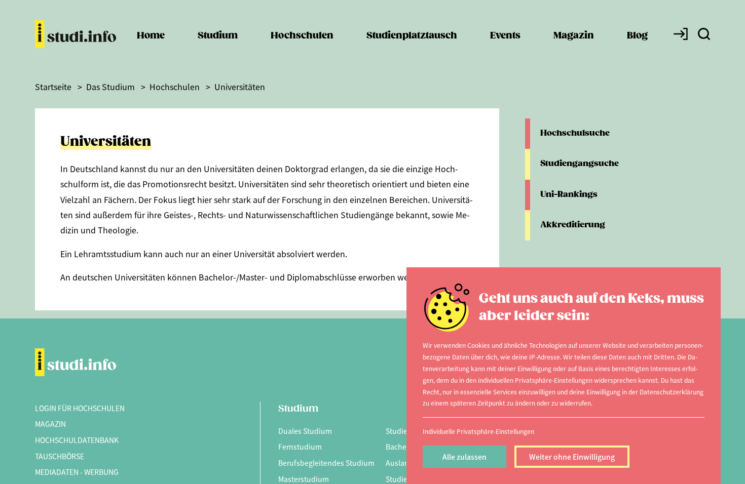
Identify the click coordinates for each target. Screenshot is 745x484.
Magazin (573, 35)
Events (505, 35)
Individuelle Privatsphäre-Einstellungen (478, 431)
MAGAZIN (50, 424)
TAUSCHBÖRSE (59, 456)
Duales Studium (305, 431)
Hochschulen (302, 35)
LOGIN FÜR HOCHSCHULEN (80, 408)
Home (151, 35)
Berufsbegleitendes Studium (326, 463)
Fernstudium (300, 446)
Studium (218, 35)
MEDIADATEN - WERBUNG (77, 472)
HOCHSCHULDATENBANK (77, 440)
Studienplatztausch (411, 35)
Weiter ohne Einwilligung (572, 457)
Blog (637, 35)
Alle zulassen (464, 457)
